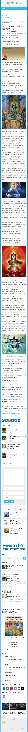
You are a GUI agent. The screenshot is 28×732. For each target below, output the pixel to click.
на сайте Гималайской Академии (13, 413)
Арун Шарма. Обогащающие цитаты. (13, 659)
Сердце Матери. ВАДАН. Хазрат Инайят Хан (15, 566)
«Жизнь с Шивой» (14, 644)
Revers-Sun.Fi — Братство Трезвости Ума (14, 727)
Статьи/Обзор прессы (10, 675)
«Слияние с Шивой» (14, 642)
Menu (3, 8)
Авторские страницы (9, 656)
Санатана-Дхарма (9, 672)
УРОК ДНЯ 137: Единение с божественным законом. (14, 577)
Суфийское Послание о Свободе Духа (14, 678)
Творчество (7, 680)
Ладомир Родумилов (13, 399)
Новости (6, 664)
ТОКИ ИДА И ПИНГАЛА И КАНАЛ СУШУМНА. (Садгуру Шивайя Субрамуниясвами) (16, 521)
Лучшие (8, 509)
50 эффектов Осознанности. (16, 512)
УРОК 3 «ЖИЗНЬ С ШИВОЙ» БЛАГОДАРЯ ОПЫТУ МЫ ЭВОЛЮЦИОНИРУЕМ (13, 446)
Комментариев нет (16, 35)
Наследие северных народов (12, 662)
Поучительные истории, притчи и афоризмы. (15, 667)
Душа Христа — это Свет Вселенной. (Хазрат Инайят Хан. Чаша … (16, 595)
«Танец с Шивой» (14, 646)
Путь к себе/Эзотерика (10, 670)
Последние (19, 509)
